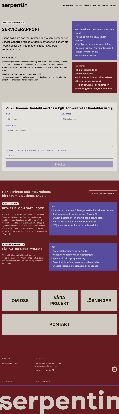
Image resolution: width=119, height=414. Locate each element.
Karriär (105, 5)
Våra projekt (68, 5)
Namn (8, 114)
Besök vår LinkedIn (43, 370)
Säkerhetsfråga (13, 151)
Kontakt (113, 5)
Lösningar (98, 300)
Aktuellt (78, 5)
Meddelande (11, 126)
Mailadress (66, 114)
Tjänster (87, 5)
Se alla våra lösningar (103, 194)
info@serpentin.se (9, 363)
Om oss (96, 5)
